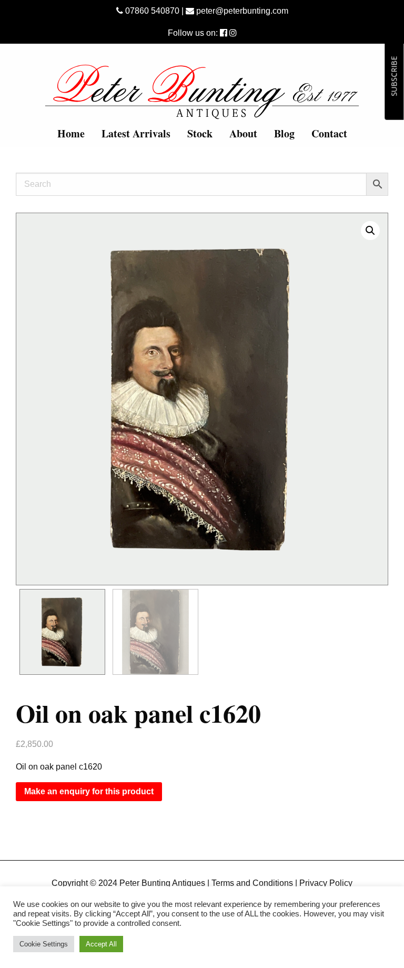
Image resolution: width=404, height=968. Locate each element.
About (243, 133)
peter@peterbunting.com (241, 10)
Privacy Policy (325, 883)
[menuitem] (71, 133)
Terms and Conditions (252, 883)
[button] (370, 230)
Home (71, 133)
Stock (200, 133)
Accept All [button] (101, 944)
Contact (329, 133)
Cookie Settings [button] (43, 944)
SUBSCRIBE (394, 76)
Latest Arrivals (136, 133)
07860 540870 (151, 10)
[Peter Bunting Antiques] (202, 91)
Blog (284, 133)
